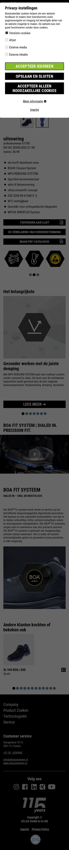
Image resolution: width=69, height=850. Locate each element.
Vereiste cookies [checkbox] (19, 33)
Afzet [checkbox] (12, 40)
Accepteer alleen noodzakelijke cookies (34, 88)
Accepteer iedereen (34, 66)
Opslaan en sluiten (34, 76)
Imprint (34, 110)
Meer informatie (33, 101)
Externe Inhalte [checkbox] (18, 55)
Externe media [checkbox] (18, 47)
